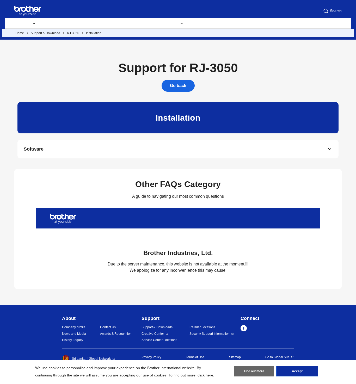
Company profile (73, 327)
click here (205, 375)
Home (19, 33)
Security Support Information (209, 334)
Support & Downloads (116, 23)
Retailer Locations (202, 327)
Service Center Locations (159, 340)
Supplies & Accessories (67, 23)
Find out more (254, 371)
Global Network (100, 359)
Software (34, 149)
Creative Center (153, 334)
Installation (93, 33)
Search (336, 11)
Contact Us (108, 327)
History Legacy (72, 340)
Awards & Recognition (116, 334)
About (235, 23)
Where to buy (206, 23)
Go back (178, 85)
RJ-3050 (73, 33)
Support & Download (45, 33)
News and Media (74, 334)
